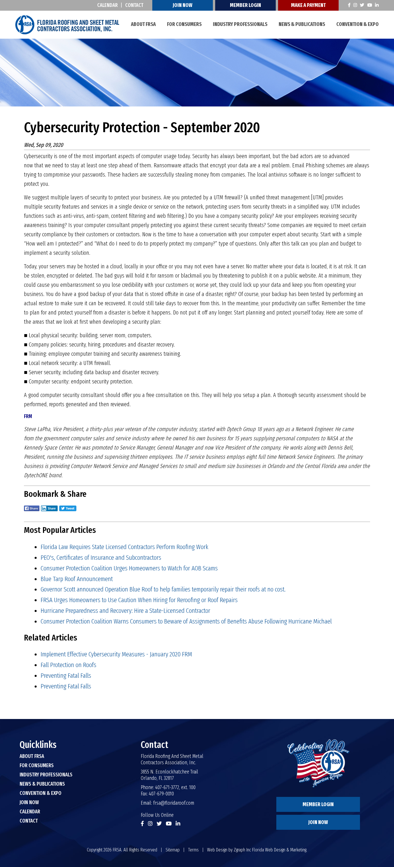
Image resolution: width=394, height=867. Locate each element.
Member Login (245, 5)
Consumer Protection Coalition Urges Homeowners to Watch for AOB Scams (129, 568)
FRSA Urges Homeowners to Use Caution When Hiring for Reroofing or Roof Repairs (139, 600)
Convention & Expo (357, 24)
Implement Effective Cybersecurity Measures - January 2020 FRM (116, 654)
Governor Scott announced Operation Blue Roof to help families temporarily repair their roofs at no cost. (163, 589)
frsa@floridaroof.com (173, 803)
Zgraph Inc (242, 850)
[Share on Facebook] (32, 512)
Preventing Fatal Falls (66, 675)
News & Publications (302, 24)
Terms (193, 850)
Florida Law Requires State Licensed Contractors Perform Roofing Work (124, 547)
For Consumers (184, 24)
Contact (134, 5)
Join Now (182, 5)
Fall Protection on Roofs (68, 665)
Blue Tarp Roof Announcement (77, 579)
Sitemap (173, 850)
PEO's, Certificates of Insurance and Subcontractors (101, 557)
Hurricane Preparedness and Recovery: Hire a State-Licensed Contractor (125, 610)
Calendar (107, 5)
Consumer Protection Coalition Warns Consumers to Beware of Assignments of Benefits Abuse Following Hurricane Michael (186, 621)
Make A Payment (308, 5)
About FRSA (143, 24)
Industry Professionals (240, 24)
